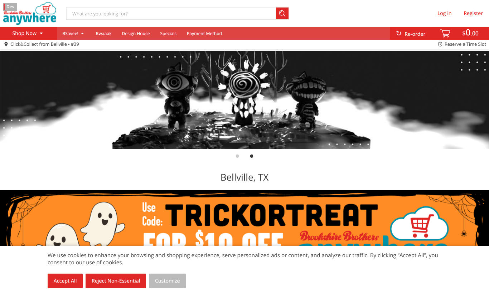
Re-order (415, 34)
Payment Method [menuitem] (204, 33)
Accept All (65, 281)
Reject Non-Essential (116, 281)
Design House (136, 33)
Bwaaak (103, 33)
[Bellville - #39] (29, 13)
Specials (168, 33)
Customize (167, 281)
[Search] (282, 13)
